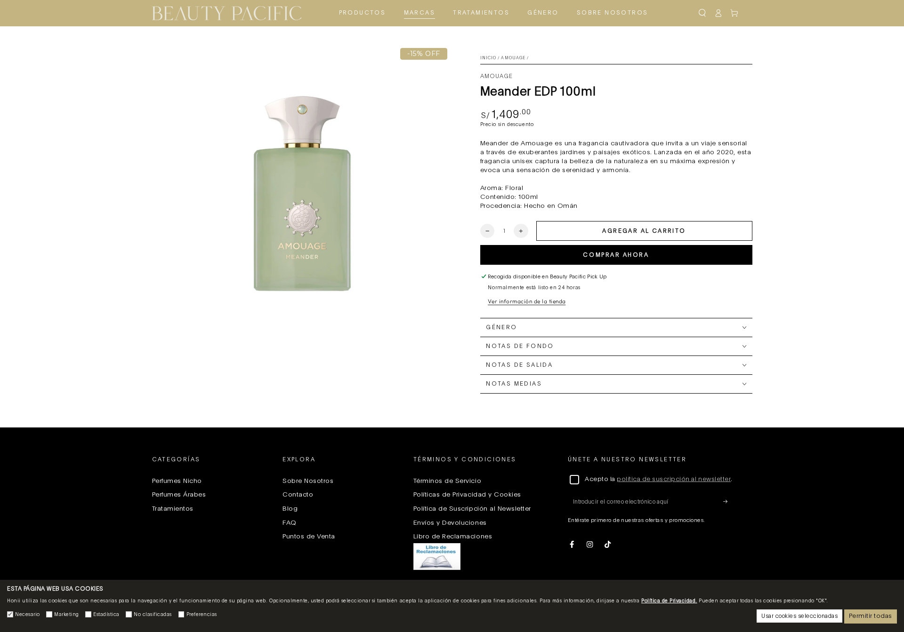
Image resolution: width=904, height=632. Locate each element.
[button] (702, 13)
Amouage (513, 58)
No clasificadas (153, 614)
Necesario (27, 614)
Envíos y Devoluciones (450, 523)
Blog (290, 509)
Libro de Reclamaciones (452, 536)
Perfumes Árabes (179, 494)
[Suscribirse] (728, 501)
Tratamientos (173, 509)
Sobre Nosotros (307, 481)
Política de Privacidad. (669, 601)
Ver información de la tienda (526, 301)
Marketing (66, 614)
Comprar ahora (616, 255)
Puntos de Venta (308, 536)
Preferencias (201, 614)
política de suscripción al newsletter (674, 479)
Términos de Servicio (447, 481)
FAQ (289, 523)
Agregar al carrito (644, 231)
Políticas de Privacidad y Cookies (467, 494)
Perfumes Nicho (177, 481)
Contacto (297, 494)
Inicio (488, 58)
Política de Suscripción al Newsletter (472, 509)
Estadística (106, 614)
